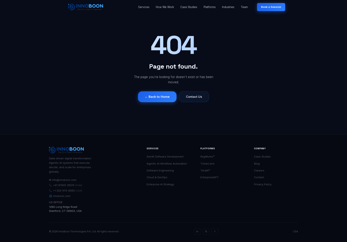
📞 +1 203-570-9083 (65, 190)
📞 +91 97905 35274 (65, 185)
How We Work (165, 7)
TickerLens (207, 163)
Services (143, 7)
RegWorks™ (207, 156)
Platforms (210, 7)
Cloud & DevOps (157, 177)
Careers (259, 170)
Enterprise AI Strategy (160, 184)
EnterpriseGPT (209, 177)
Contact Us (194, 97)
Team (244, 7)
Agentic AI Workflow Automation (167, 163)
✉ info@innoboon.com (62, 179)
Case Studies (188, 7)
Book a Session (271, 6)
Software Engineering (160, 170)
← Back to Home (157, 97)
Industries (228, 7)
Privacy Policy (262, 184)
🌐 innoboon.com (59, 196)
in (197, 231)
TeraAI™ (205, 170)
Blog (257, 163)
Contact (259, 177)
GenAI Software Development (165, 156)
